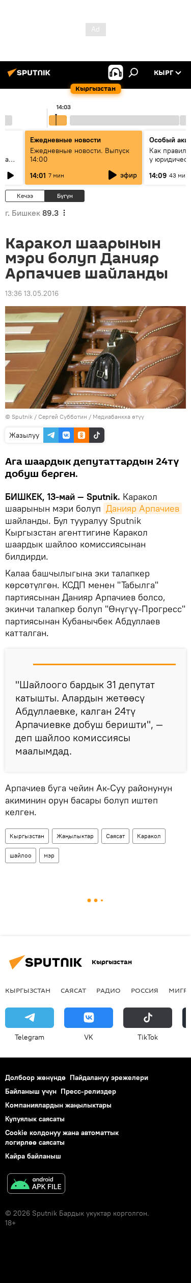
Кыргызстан (27, 836)
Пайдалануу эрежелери (109, 1077)
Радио (108, 990)
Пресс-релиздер (88, 1091)
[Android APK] (36, 1184)
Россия (144, 990)
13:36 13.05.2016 (32, 293)
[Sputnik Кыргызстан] (30, 76)
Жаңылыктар (75, 836)
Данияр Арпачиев (142, 508)
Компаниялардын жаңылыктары (58, 1105)
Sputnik (22, 416)
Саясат (115, 836)
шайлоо (21, 855)
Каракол (149, 836)
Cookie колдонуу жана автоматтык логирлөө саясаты (62, 1137)
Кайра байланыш (33, 1156)
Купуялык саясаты (35, 1118)
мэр (49, 855)
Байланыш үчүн (31, 1091)
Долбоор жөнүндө (35, 1077)
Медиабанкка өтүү (118, 416)
